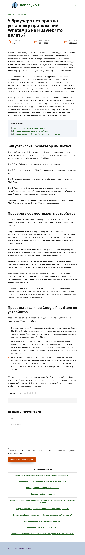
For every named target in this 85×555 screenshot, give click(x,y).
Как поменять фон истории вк (42, 494)
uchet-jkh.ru (31, 5)
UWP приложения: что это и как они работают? (43, 521)
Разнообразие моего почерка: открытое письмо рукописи (42, 481)
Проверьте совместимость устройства (30, 131)
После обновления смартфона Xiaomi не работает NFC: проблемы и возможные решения (42, 501)
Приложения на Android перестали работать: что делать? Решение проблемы (42, 534)
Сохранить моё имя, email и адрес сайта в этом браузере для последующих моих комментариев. (41, 451)
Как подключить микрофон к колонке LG (42, 488)
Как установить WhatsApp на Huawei (29, 128)
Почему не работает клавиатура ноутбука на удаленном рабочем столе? (42, 515)
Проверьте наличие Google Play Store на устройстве (36, 134)
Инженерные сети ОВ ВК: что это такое (43, 527)
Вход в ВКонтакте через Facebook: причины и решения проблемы (42, 509)
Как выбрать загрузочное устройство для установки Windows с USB (42, 475)
